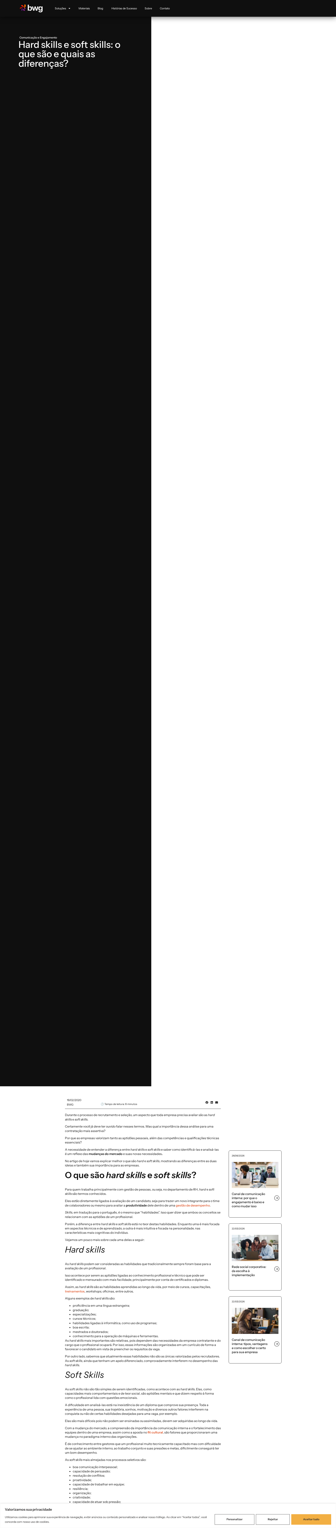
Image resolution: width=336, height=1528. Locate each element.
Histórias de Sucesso (124, 8)
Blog (101, 8)
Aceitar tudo (311, 1519)
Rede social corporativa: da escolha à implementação (249, 1271)
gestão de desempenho (193, 1205)
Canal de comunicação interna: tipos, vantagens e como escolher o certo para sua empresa (250, 1346)
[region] (168, 1516)
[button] (206, 1102)
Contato (165, 8)
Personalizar (234, 1519)
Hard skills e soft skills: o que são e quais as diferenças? (69, 54)
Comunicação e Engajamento (38, 37)
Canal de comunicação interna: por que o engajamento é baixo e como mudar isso (248, 1200)
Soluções (60, 8)
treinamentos (75, 1291)
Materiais (84, 8)
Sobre (148, 8)
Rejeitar (273, 1519)
